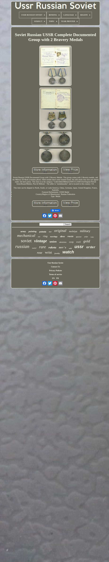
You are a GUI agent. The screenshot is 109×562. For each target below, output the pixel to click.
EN (53, 278)
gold (86, 241)
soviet (26, 240)
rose (39, 252)
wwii (78, 242)
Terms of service (55, 274)
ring (45, 236)
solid (70, 248)
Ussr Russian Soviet (55, 263)
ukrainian (62, 242)
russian (22, 246)
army (23, 231)
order (91, 247)
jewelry (57, 253)
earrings (53, 236)
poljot (86, 237)
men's (62, 247)
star (50, 232)
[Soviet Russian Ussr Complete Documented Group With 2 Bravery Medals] (55, 66)
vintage (40, 240)
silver (62, 236)
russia (70, 236)
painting (33, 231)
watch (68, 252)
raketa (52, 247)
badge (92, 237)
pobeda (42, 232)
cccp (71, 242)
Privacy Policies (55, 271)
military (85, 231)
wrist (48, 252)
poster (79, 237)
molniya (73, 231)
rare (42, 247)
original (60, 231)
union (53, 241)
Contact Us (55, 267)
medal (34, 248)
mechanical (26, 235)
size (39, 237)
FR (57, 278)
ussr (79, 246)
